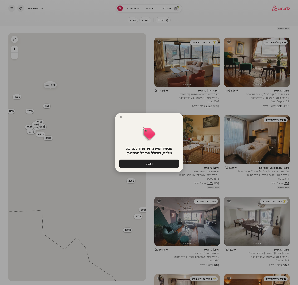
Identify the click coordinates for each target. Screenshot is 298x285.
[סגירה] (120, 117)
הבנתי (149, 163)
